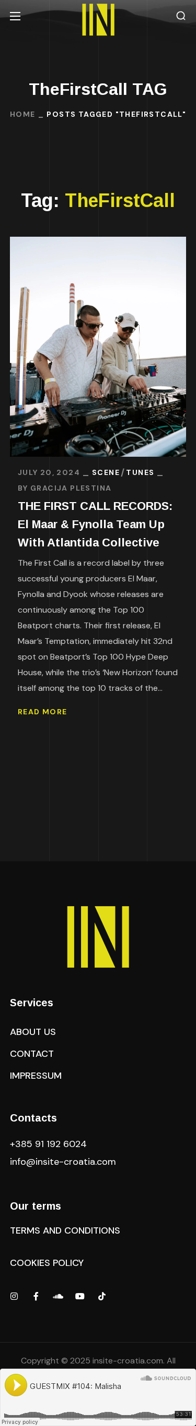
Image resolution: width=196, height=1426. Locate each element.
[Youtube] (80, 1296)
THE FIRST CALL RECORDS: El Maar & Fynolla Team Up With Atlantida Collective (95, 524)
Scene (106, 472)
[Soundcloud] (58, 1296)
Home (23, 114)
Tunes (140, 472)
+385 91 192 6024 (49, 1144)
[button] (181, 16)
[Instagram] (14, 1296)
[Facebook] (36, 1296)
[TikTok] (102, 1296)
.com (63, 1161)
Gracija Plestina (70, 488)
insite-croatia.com (128, 1360)
